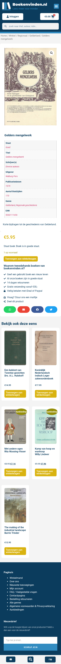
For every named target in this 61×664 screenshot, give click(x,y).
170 (7, 195)
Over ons (14, 581)
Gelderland (34, 35)
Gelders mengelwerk (15, 157)
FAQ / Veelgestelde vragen (23, 592)
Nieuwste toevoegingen (22, 585)
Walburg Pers (12, 176)
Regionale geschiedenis (26, 205)
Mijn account (16, 588)
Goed (8, 147)
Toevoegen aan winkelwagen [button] (14, 393)
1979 (8, 186)
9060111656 (11, 215)
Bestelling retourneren (21, 599)
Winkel (12, 35)
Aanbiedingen (17, 609)
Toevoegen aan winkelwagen (20, 258)
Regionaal (22, 35)
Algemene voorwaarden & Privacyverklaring (32, 606)
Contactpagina (17, 595)
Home (4, 35)
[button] (56, 6)
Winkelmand (16, 578)
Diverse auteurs (12, 166)
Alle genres (15, 602)
